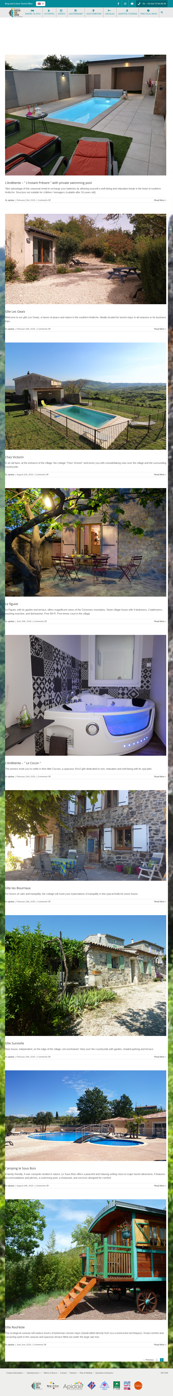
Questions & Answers (104, 1373)
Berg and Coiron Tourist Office (19, 4)
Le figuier (11, 604)
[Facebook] (118, 3)
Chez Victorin (14, 457)
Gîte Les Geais (15, 311)
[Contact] (132, 3)
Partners (73, 1373)
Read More (159, 200)
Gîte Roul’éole (15, 1327)
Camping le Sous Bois (20, 1168)
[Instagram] (125, 3)
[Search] (162, 12)
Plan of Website (86, 1373)
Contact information (15, 1373)
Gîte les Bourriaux (18, 888)
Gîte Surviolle (14, 1043)
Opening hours (34, 1373)
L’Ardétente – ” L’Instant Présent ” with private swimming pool (48, 183)
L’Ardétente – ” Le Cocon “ (23, 763)
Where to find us (50, 1373)
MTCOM (164, 1373)
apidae (11, 200)
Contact (63, 1373)
